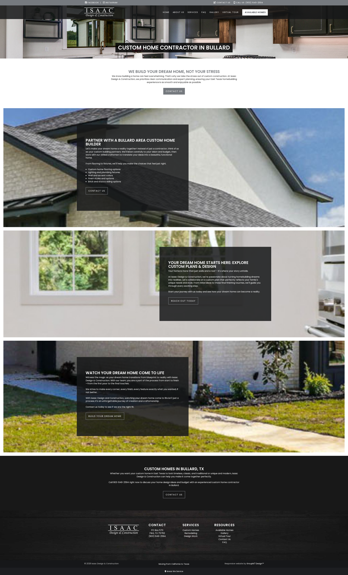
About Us (178, 12)
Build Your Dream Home (105, 416)
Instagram (111, 2)
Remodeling (190, 533)
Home (166, 12)
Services (193, 12)
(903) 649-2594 (157, 536)
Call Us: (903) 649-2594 (249, 2)
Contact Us (223, 2)
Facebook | (94, 2)
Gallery (214, 12)
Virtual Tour (230, 12)
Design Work (191, 536)
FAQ (203, 12)
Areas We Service (174, 571)
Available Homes (255, 12)
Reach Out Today (183, 300)
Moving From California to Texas (174, 564)
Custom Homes (191, 530)
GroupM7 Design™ (255, 563)
